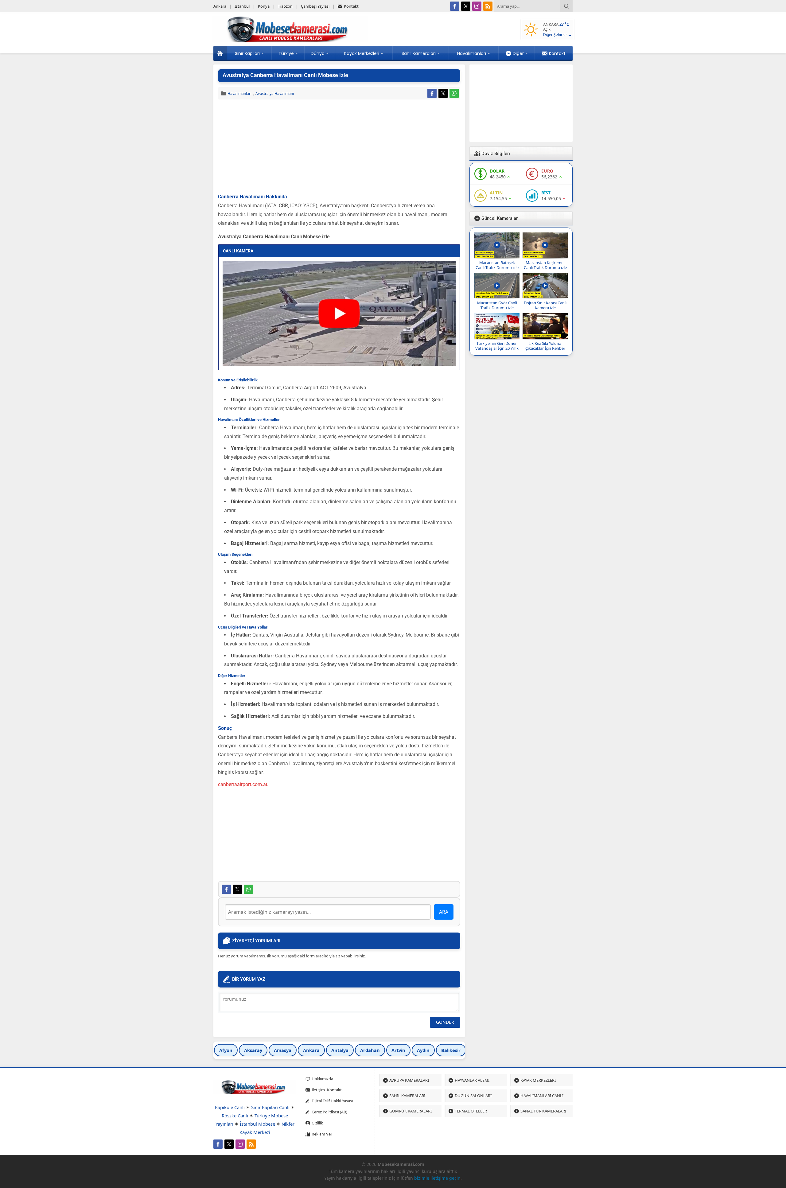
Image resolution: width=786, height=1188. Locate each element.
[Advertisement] (339, 147)
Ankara (311, 1050)
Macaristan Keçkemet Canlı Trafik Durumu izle (545, 265)
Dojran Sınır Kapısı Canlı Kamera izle (545, 305)
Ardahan (370, 1050)
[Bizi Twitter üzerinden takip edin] (465, 6)
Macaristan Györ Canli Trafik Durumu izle (497, 305)
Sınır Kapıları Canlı (270, 1107)
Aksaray (253, 1050)
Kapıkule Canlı (230, 1107)
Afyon (225, 1050)
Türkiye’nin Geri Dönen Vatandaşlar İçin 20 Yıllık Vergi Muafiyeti (497, 348)
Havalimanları (239, 93)
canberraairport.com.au (243, 784)
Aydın (423, 1050)
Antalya (339, 1050)
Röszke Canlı (235, 1115)
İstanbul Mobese (257, 1124)
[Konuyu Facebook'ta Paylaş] (432, 93)
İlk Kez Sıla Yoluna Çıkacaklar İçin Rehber (545, 346)
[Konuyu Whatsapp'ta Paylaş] (454, 93)
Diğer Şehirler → (557, 34)
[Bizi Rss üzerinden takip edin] (487, 6)
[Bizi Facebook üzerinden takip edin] (454, 6)
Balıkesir (451, 1050)
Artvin (398, 1050)
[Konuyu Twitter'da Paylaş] (443, 93)
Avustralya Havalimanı (274, 93)
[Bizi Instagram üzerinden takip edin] (476, 6)
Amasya (282, 1050)
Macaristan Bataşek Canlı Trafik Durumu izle (497, 265)
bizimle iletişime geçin (437, 1178)
